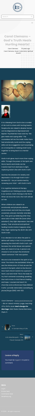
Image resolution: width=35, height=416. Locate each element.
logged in (18, 360)
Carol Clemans (9, 51)
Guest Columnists (21, 51)
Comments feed (7, 394)
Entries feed (5, 391)
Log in (3, 389)
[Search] (32, 16)
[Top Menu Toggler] (32, 23)
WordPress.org (6, 396)
